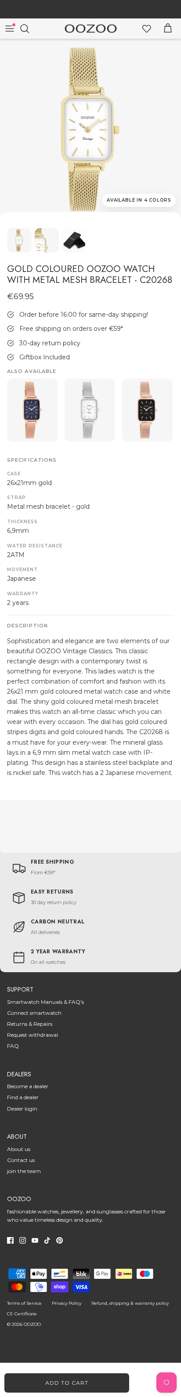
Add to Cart (66, 1382)
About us (18, 1149)
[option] (90, 129)
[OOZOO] (90, 29)
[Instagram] (22, 1240)
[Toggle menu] (9, 28)
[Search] (29, 28)
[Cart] (167, 28)
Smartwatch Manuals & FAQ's (45, 1002)
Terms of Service (24, 1303)
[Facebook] (10, 1240)
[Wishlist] (146, 28)
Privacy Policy (66, 1303)
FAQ (13, 1045)
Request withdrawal (32, 1034)
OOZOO (32, 1324)
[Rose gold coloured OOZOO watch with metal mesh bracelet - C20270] (147, 410)
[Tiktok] (47, 1240)
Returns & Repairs (29, 1024)
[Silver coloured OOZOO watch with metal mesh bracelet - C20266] (90, 410)
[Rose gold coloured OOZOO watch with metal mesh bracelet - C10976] (32, 410)
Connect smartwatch (34, 1013)
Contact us (21, 1160)
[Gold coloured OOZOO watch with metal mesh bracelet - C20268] (90, 129)
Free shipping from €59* (91, 10)
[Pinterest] (59, 1240)
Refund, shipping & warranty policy (130, 1303)
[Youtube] (35, 1240)
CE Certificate (22, 1314)
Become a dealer (27, 1086)
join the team (24, 1171)
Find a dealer (23, 1097)
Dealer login (22, 1108)
